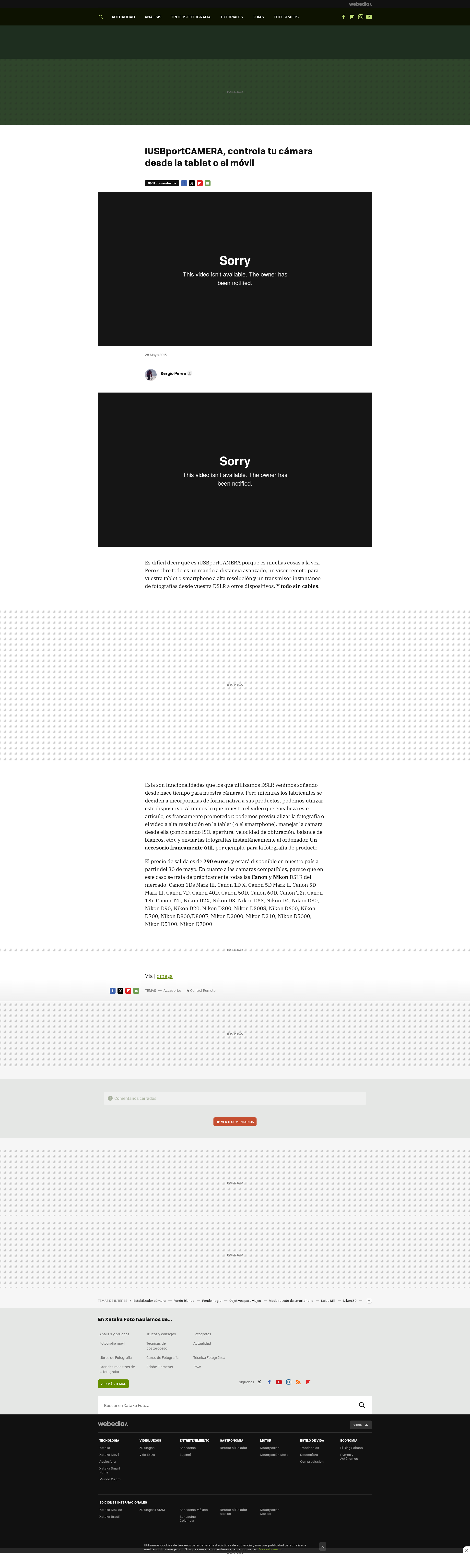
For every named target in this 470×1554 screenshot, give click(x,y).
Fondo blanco (184, 1300)
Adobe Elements (159, 1366)
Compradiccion (312, 1461)
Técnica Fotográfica (209, 1357)
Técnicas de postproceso (156, 1346)
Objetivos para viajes (245, 1300)
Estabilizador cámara (149, 1300)
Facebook (343, 17)
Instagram (361, 17)
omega (165, 975)
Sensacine (188, 1447)
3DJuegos (147, 1447)
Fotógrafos (202, 1333)
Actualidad (202, 1343)
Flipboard (352, 17)
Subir (357, 1425)
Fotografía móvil (112, 1343)
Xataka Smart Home (109, 1470)
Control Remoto (202, 990)
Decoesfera (309, 1454)
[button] (175, 373)
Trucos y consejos (161, 1333)
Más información (271, 1549)
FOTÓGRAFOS (286, 17)
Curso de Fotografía (162, 1357)
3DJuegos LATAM (152, 1509)
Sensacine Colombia (188, 1518)
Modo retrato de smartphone (291, 1300)
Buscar (362, 1405)
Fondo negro (212, 1300)
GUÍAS (258, 17)
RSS (298, 1381)
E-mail (208, 183)
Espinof (185, 1454)
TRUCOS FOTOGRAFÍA (191, 17)
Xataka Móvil (109, 1454)
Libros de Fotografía (115, 1357)
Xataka (104, 1447)
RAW (197, 1366)
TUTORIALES (231, 17)
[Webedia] (360, 4)
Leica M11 (328, 1300)
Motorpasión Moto (274, 1454)
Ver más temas (113, 1383)
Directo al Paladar (233, 1447)
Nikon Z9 (350, 1300)
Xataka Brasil (109, 1516)
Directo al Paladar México (233, 1511)
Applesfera (107, 1461)
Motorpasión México (270, 1511)
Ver (237, 1121)
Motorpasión (270, 1447)
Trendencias (309, 1447)
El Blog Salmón (351, 1447)
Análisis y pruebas (114, 1333)
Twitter (192, 183)
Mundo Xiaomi (110, 1479)
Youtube (369, 17)
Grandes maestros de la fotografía (117, 1369)
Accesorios (173, 990)
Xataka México (110, 1509)
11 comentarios (164, 183)
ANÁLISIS (153, 17)
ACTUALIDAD (123, 17)
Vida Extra (147, 1454)
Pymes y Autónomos (349, 1456)
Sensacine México (194, 1509)
